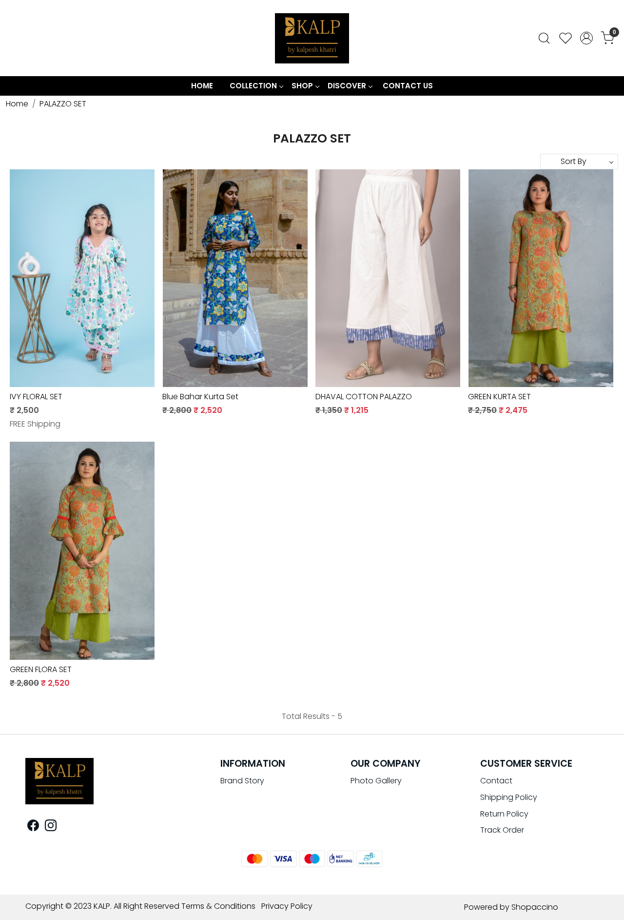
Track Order (502, 830)
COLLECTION (253, 86)
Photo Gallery (376, 780)
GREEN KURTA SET (499, 396)
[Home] (312, 38)
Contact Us (408, 86)
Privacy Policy (286, 906)
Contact (496, 780)
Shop (302, 86)
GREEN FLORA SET (41, 669)
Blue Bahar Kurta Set (200, 396)
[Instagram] (50, 827)
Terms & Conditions (218, 906)
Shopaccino (534, 907)
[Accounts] (586, 38)
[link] (544, 38)
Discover (347, 86)
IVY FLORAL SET (36, 396)
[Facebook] (33, 827)
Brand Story (242, 780)
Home (202, 86)
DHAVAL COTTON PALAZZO (363, 396)
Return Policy (504, 813)
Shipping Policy (508, 797)
